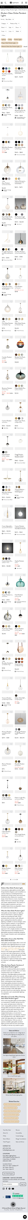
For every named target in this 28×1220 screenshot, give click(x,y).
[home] (14, 4)
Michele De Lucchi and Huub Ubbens (20, 528)
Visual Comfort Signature (7, 219)
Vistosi (16, 734)
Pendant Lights (13, 10)
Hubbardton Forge (6, 324)
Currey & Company (20, 799)
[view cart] (26, 2)
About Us (5, 1133)
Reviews (18, 1130)
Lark (17, 562)
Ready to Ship (13, 23)
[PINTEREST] (9, 1188)
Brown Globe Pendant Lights (10, 1108)
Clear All (25, 46)
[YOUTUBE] (13, 1188)
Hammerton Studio (7, 184)
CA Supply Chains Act (18, 1209)
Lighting (3, 10)
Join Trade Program (8, 1174)
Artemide (24, 528)
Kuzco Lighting (6, 149)
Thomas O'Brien (6, 218)
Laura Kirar (5, 527)
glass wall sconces (13, 949)
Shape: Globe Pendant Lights (9, 43)
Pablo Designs (19, 149)
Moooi (4, 75)
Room (17, 27)
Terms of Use (12, 1209)
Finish (2, 31)
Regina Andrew (19, 422)
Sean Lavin (18, 72)
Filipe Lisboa (18, 112)
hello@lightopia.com (9, 1150)
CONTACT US (6, 1146)
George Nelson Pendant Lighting (11, 1121)
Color (10, 31)
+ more (3, 181)
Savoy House (5, 389)
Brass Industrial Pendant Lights (11, 1118)
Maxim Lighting (6, 456)
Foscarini (21, 457)
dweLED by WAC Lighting (6, 733)
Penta (24, 218)
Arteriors (10, 527)
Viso (23, 112)
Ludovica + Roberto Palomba (19, 456)
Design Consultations (21, 1139)
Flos (3, 254)
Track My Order (7, 1130)
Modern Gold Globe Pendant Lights (12, 1104)
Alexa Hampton (6, 288)
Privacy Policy (6, 1209)
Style (10, 27)
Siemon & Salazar (19, 358)
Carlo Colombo (19, 218)
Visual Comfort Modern (19, 73)
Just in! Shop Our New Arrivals (14, 7)
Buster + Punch (6, 562)
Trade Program (6, 1142)
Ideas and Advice (20, 1142)
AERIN (17, 491)
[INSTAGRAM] (4, 1188)
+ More (3, 35)
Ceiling (7, 10)
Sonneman (5, 109)
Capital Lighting (19, 699)
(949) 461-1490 (7, 1161)
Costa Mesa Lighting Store (9, 1156)
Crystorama (18, 288)
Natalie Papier (6, 699)
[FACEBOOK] (6, 1188)
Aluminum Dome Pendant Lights (11, 1114)
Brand (2, 27)
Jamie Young (18, 596)
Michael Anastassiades (7, 253)
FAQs (4, 1136)
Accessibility (19, 1133)
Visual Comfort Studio (7, 799)
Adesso (4, 358)
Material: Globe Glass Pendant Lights (11, 46)
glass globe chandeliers (7, 948)
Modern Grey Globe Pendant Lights (12, 1111)
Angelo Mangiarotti (19, 733)
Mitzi (11, 699)
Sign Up (23, 1184)
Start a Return (6, 1139)
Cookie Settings (19, 1136)
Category (3, 23)
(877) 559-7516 (7, 1148)
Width (17, 31)
